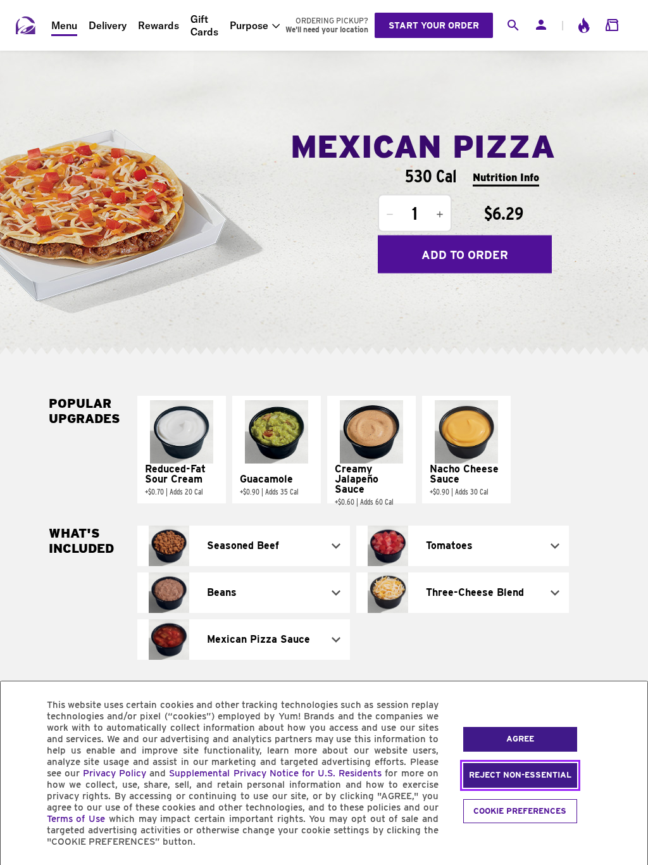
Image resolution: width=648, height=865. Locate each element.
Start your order (434, 25)
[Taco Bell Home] (26, 25)
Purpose (249, 25)
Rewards (158, 25)
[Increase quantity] (440, 215)
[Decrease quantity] (390, 215)
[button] (181, 449)
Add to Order (464, 254)
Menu (64, 25)
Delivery (108, 25)
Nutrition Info (506, 177)
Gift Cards (204, 25)
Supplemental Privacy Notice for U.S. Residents (275, 773)
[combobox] (243, 546)
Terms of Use (76, 818)
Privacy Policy (114, 773)
